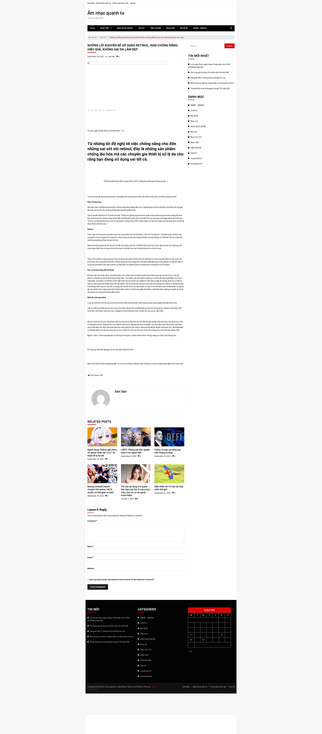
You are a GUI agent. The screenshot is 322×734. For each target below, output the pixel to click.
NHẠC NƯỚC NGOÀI (125, 28)
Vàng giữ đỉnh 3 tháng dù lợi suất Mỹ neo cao (208, 78)
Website (90, 568)
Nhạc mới (194, 121)
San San (111, 57)
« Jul (190, 651)
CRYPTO (194, 111)
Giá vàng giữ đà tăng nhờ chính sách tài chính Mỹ (210, 72)
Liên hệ (132, 3)
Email (90, 557)
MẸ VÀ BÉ (184, 28)
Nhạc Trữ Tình (196, 137)
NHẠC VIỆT (104, 28)
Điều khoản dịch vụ (103, 3)
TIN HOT (141, 28)
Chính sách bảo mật (120, 3)
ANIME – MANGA (200, 28)
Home (92, 28)
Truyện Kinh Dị (196, 158)
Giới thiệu (91, 3)
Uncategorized (196, 164)
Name (90, 546)
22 (222, 635)
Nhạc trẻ (194, 132)
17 (191, 635)
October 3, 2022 (127, 499)
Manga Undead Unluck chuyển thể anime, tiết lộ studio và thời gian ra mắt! (100, 489)
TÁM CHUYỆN (155, 28)
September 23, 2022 (162, 493)
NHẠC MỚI (170, 28)
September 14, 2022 (95, 459)
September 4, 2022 (128, 456)
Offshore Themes (143, 687)
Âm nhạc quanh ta (105, 13)
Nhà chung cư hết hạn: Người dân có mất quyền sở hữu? (212, 83)
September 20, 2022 (95, 57)
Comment (92, 521)
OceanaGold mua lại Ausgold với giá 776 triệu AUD (210, 88)
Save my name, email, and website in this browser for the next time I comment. (121, 580)
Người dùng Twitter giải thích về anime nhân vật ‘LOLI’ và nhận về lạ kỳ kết (102, 452)
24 (191, 640)
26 (203, 640)
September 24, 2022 (162, 456)
